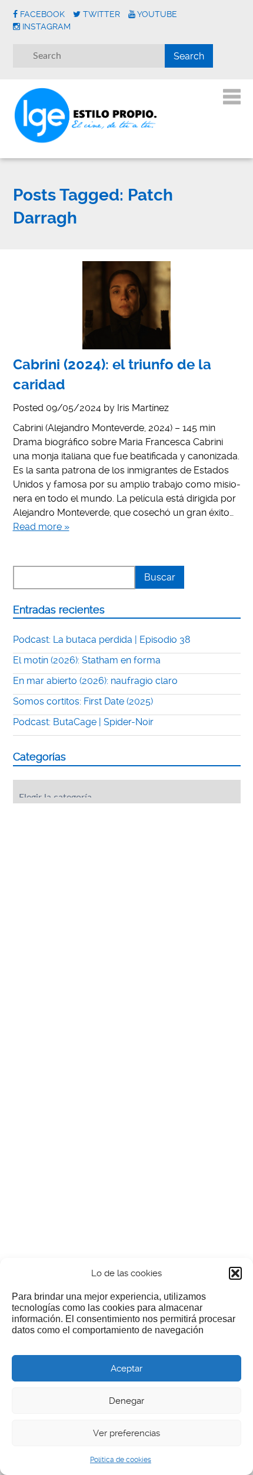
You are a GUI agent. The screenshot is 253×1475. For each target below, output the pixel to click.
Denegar (126, 1401)
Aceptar (126, 1368)
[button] (235, 1273)
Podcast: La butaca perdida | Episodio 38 (102, 639)
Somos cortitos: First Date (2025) (83, 701)
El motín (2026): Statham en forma (87, 660)
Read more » (41, 526)
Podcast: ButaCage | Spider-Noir (83, 722)
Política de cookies (120, 1460)
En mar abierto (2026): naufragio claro (95, 680)
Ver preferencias (126, 1433)
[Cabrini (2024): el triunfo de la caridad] (127, 305)
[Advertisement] (101, 885)
